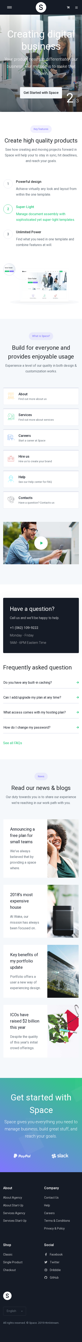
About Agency (12, 1197)
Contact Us (51, 1197)
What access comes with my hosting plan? (34, 712)
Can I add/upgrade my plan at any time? (32, 697)
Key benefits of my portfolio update (24, 961)
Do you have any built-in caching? (27, 683)
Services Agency (14, 1213)
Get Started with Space (41, 93)
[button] (68, 7)
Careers (49, 1213)
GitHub (54, 1277)
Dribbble (55, 1270)
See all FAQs (12, 743)
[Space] (41, 7)
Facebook (56, 1254)
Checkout (9, 1270)
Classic (7, 1254)
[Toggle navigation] (12, 7)
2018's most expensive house (21, 901)
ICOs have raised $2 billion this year (24, 1021)
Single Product (12, 1262)
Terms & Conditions (57, 1220)
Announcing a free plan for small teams (22, 835)
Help (47, 1205)
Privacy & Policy (54, 1228)
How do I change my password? (26, 727)
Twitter (54, 1262)
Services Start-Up (14, 1220)
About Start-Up (13, 1205)
